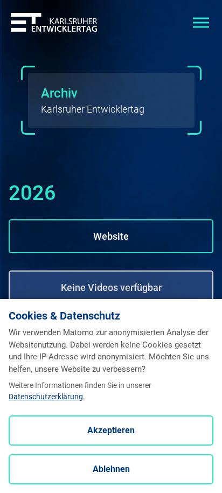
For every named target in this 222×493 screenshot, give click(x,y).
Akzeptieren (111, 430)
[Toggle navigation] (201, 21)
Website (111, 236)
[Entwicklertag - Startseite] (54, 21)
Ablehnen (111, 469)
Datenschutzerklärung (46, 396)
